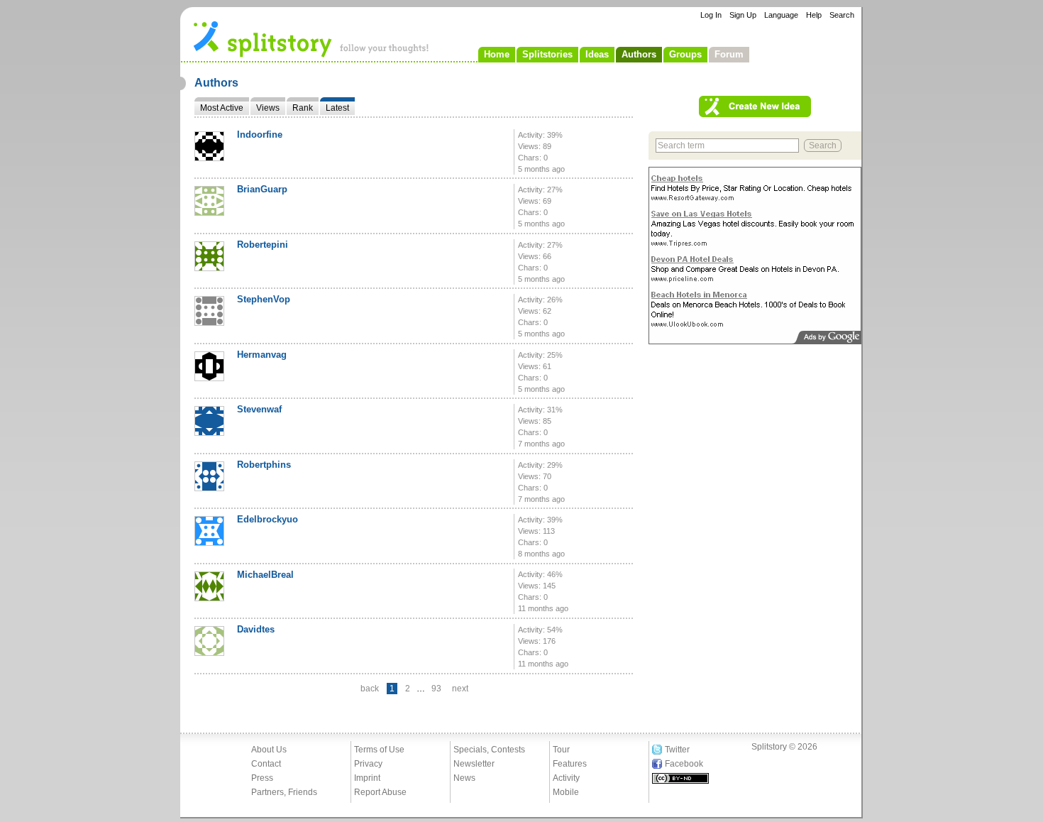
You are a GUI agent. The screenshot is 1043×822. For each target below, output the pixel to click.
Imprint (367, 778)
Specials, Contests (489, 750)
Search (841, 15)
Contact (266, 764)
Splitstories (547, 54)
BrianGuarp (262, 189)
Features (570, 764)
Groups (685, 54)
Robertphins (264, 464)
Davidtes (256, 629)
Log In (711, 15)
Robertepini (262, 244)
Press (262, 778)
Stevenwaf (259, 409)
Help (814, 15)
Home (496, 54)
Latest (337, 108)
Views (268, 108)
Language (781, 15)
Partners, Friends (284, 792)
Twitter (677, 750)
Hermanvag (262, 354)
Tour (561, 750)
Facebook (684, 764)
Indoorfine (259, 134)
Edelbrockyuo (267, 519)
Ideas (597, 54)
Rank (302, 108)
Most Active (221, 108)
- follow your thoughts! (311, 38)
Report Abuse (380, 792)
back (369, 689)
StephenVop (263, 299)
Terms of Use (379, 750)
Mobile (566, 792)
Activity (566, 778)
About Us (269, 750)
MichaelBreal (265, 574)
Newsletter (474, 764)
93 (436, 689)
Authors (639, 54)
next (460, 689)
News (464, 778)
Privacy (368, 764)
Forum (729, 54)
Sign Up (742, 15)
